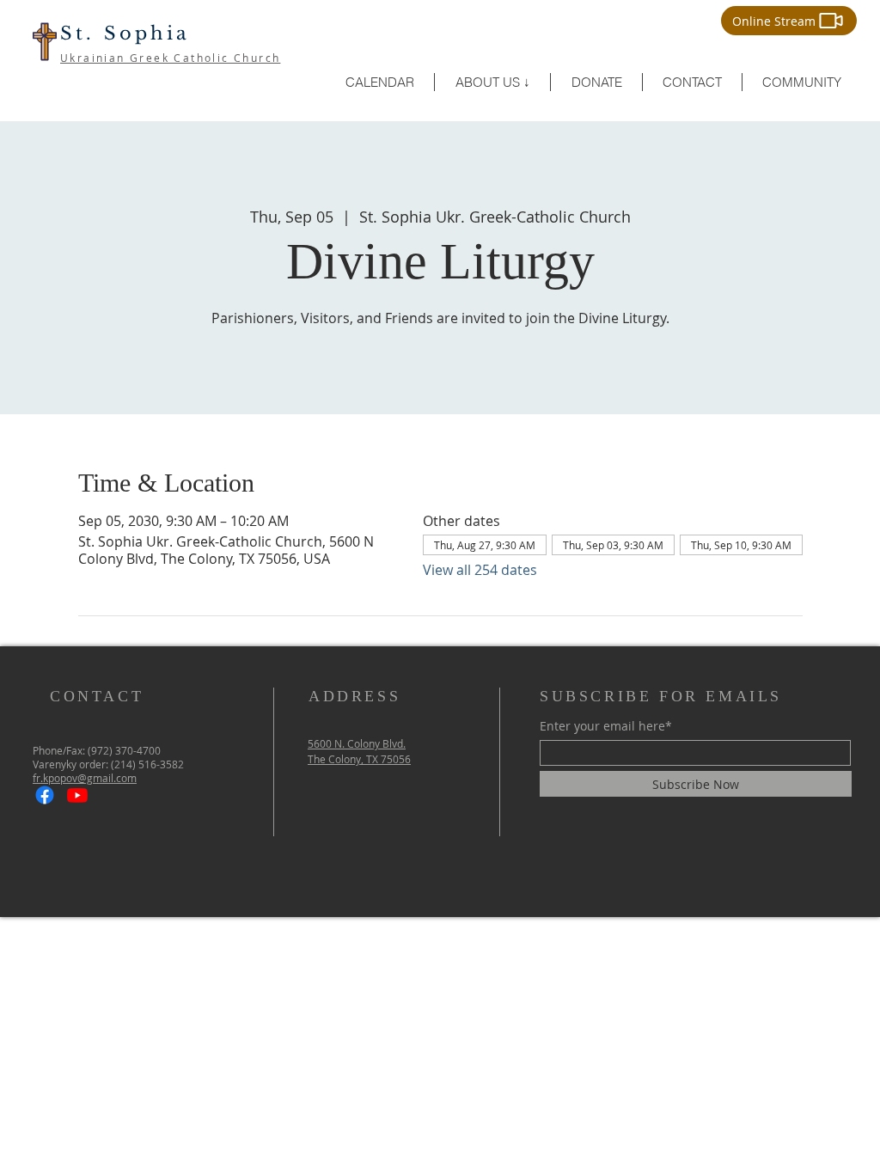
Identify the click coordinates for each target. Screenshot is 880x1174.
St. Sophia (125, 33)
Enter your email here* (606, 726)
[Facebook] (45, 795)
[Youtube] (77, 795)
